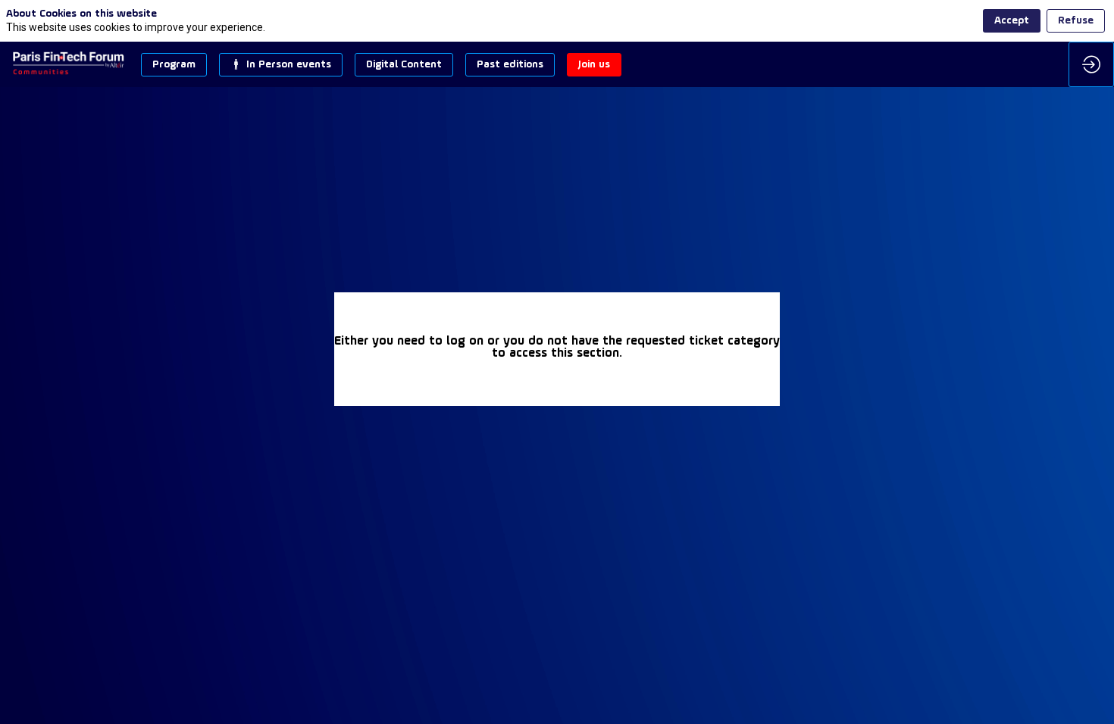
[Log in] (1091, 64)
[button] (174, 64)
